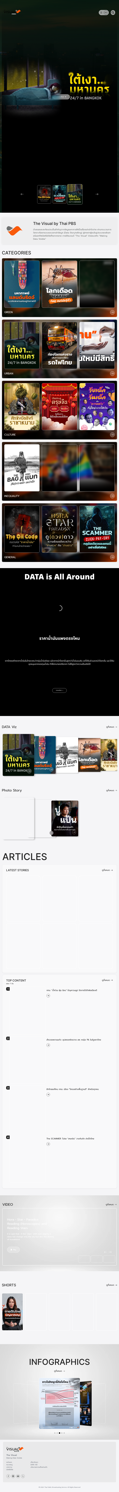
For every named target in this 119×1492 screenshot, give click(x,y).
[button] (59, 106)
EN (106, 12)
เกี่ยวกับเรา (34, 1462)
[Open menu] (101, 12)
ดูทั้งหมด (110, 726)
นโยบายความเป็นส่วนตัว (39, 1467)
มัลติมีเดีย (9, 1469)
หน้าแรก (9, 1462)
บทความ (9, 1467)
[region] (59, 642)
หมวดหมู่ (9, 1464)
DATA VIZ (34, 1464)
